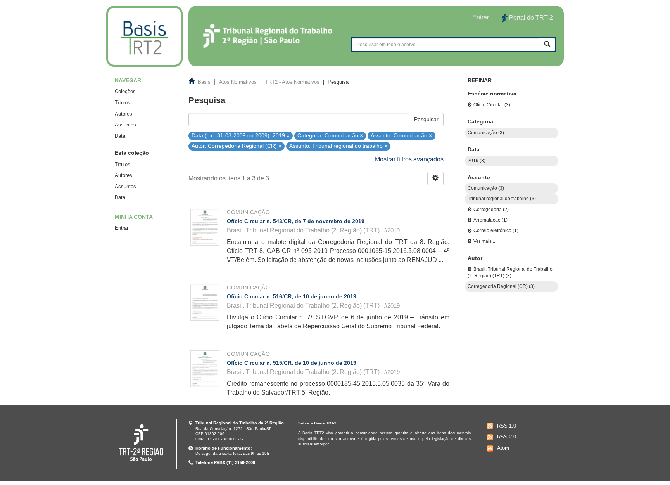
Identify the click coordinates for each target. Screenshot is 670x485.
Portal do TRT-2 (530, 17)
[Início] (144, 36)
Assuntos (125, 125)
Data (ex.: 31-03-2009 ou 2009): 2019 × (241, 135)
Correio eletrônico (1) (495, 230)
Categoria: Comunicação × (330, 135)
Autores (123, 114)
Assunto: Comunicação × (401, 135)
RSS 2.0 (506, 437)
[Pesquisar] (547, 44)
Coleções (125, 91)
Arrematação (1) (490, 220)
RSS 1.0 (506, 426)
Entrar (121, 228)
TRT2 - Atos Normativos (292, 82)
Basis (204, 82)
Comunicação (248, 212)
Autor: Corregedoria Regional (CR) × (236, 146)
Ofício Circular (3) (491, 104)
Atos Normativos (238, 82)
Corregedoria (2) (491, 209)
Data (120, 136)
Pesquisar (426, 119)
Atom (503, 448)
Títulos (122, 103)
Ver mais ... (484, 241)
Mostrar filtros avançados (409, 159)
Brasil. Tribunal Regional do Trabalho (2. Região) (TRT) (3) (510, 273)
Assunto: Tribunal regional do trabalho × (338, 146)
